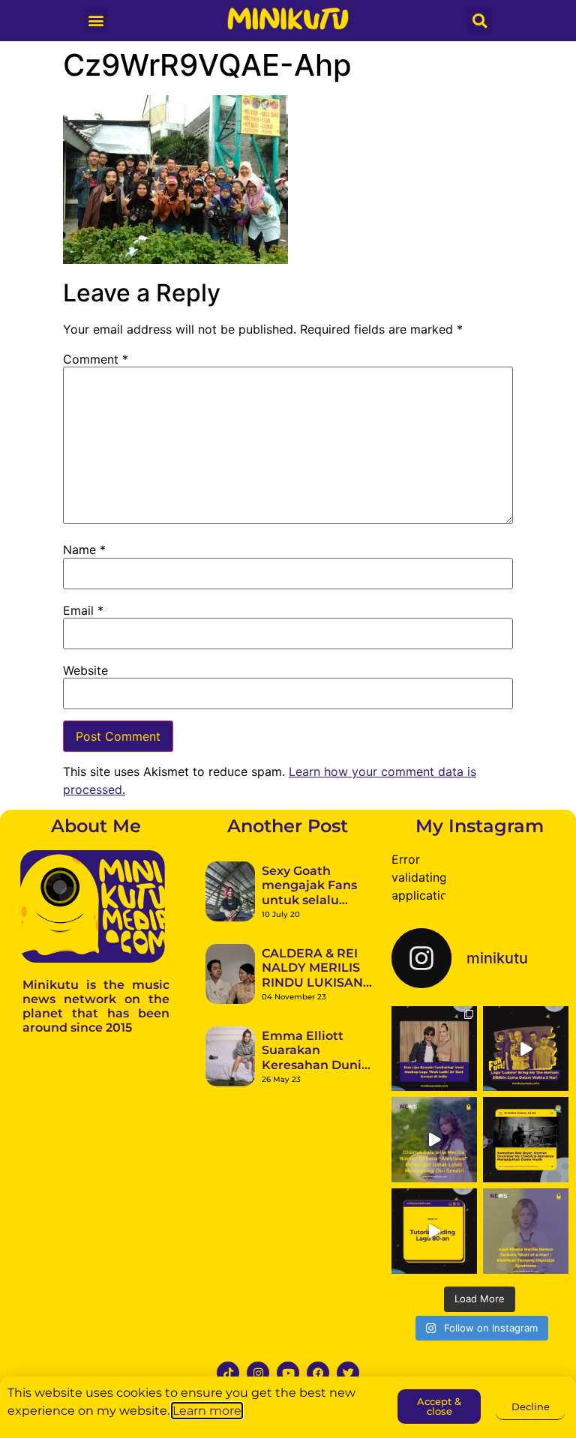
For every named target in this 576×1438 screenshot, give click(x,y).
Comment (95, 359)
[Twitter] (348, 1373)
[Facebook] (318, 1373)
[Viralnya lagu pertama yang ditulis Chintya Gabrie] (434, 1139)
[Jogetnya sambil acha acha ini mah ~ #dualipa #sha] (434, 1049)
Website (85, 670)
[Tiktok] (228, 1373)
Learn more (207, 1411)
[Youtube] (288, 1373)
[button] (95, 19)
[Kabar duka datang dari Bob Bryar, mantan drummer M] (525, 1139)
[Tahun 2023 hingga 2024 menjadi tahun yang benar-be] (525, 1231)
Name (84, 550)
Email (83, 610)
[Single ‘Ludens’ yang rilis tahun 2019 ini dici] (525, 1049)
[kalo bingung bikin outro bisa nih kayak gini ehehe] (434, 1231)
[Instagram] (258, 1373)
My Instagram (480, 826)
